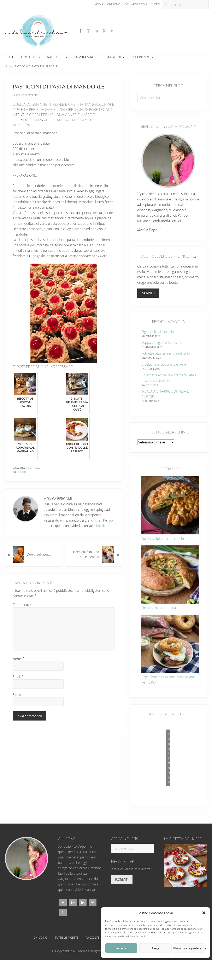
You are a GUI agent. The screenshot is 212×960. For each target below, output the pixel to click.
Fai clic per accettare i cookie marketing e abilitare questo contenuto (169, 758)
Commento (22, 604)
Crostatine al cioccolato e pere (163, 364)
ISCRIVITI (148, 293)
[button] (204, 913)
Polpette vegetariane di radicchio (165, 353)
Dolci (28, 467)
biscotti (22, 472)
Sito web (19, 694)
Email (18, 676)
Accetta (121, 948)
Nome (18, 659)
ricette (36, 467)
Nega (155, 948)
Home (8, 66)
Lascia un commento (25, 95)
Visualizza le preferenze (190, 948)
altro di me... (103, 525)
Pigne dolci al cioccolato (159, 331)
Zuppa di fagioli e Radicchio (161, 342)
